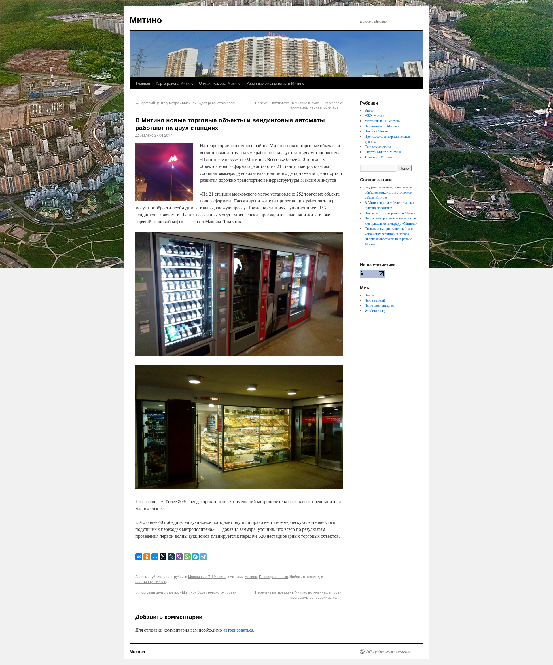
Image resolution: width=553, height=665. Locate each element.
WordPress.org (375, 310)
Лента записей (375, 300)
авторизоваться (238, 630)
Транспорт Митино (378, 157)
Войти (369, 295)
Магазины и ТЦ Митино (207, 576)
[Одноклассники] (146, 556)
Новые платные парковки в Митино (390, 213)
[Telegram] (203, 556)
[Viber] (179, 556)
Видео (369, 110)
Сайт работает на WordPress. (389, 651)
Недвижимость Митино (382, 126)
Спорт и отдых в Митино (383, 151)
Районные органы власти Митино (275, 83)
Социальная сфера (378, 146)
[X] (163, 556)
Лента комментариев (379, 305)
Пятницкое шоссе (273, 576)
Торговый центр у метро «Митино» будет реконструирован (185, 102)
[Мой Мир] (154, 556)
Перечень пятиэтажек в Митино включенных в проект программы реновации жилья (299, 105)
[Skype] (195, 556)
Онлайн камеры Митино (219, 83)
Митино (146, 19)
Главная (143, 83)
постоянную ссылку (151, 581)
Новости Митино (377, 131)
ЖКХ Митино (375, 115)
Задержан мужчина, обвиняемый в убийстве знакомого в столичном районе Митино (389, 192)
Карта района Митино (174, 83)
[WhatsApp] (187, 556)
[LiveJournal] (171, 556)
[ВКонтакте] (138, 556)
